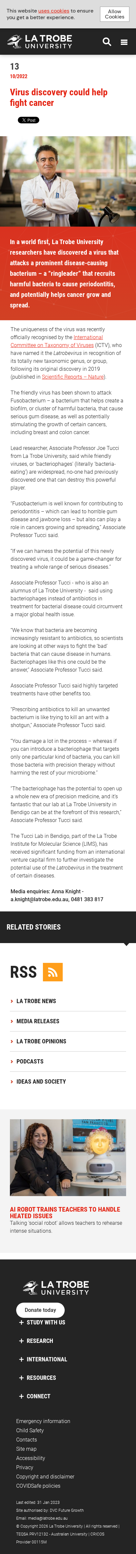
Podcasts (30, 1061)
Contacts (26, 1440)
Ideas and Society (41, 1081)
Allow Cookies (114, 14)
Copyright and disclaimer (45, 1477)
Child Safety (30, 1430)
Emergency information (43, 1421)
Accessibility (30, 1458)
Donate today (40, 1310)
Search (107, 41)
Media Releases (38, 1021)
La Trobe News (36, 1001)
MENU (124, 42)
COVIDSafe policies (38, 1486)
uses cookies (53, 10)
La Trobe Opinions (41, 1041)
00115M (39, 1542)
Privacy (24, 1467)
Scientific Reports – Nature (73, 377)
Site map (26, 1449)
